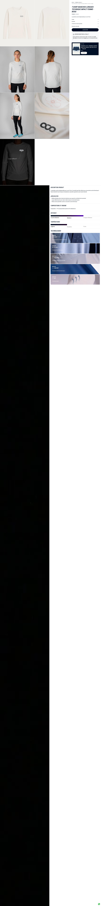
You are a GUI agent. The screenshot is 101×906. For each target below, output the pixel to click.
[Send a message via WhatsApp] (99, 904)
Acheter (85, 30)
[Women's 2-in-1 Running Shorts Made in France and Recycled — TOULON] (76, 48)
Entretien (73, 21)
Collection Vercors (78, 2)
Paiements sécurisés (75, 26)
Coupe (73, 19)
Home (73, 2)
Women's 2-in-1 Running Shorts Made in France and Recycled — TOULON (89, 47)
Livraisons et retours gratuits (77, 23)
